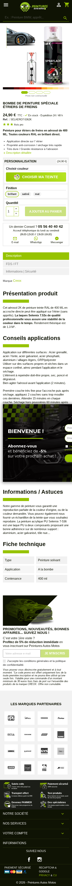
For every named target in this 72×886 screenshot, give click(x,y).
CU (55, 875)
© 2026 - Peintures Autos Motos (36, 882)
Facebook (29, 859)
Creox (17, 280)
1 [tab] (24, 92)
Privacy (44, 875)
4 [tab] (47, 92)
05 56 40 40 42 (50, 227)
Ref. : (6, 119)
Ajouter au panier (45, 211)
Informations (14, 843)
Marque (7, 280)
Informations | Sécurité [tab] (21, 271)
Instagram (39, 859)
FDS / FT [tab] (12, 264)
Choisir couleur (17, 168)
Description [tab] (14, 255)
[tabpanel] (36, 56)
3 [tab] (39, 92)
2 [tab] (32, 92)
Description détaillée (17, 152)
